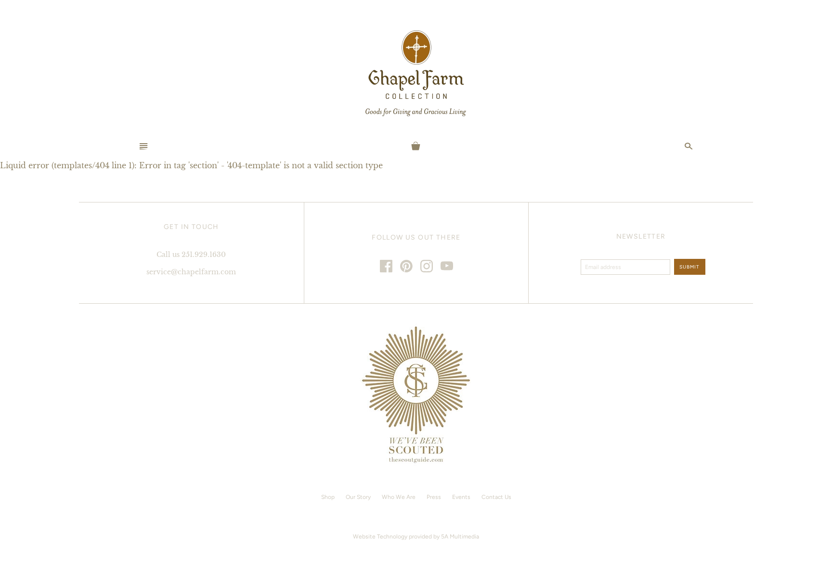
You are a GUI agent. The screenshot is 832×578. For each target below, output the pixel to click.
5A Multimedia (460, 536)
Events (461, 497)
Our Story (358, 497)
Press (434, 497)
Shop (328, 497)
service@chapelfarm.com (191, 272)
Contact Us (496, 497)
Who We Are (399, 497)
